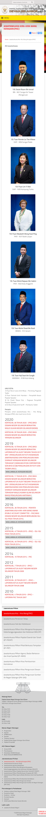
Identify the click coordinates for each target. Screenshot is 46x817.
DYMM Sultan (8, 734)
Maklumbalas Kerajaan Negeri (19, 471)
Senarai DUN (7, 749)
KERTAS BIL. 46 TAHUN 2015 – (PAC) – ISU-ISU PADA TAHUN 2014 (23, 543)
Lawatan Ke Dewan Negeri (11, 808)
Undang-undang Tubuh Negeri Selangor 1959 (17, 791)
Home (6, 39)
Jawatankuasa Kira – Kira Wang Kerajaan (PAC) (17, 761)
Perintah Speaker (9, 797)
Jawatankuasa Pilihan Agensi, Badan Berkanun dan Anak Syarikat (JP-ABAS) (21, 655)
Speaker (6, 736)
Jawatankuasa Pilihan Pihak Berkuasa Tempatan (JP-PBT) (22, 647)
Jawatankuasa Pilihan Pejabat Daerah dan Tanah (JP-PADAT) (22, 639)
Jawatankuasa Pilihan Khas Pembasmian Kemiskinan (19, 663)
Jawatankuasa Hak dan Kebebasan (17, 624)
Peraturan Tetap (9, 793)
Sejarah (6, 733)
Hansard (6, 799)
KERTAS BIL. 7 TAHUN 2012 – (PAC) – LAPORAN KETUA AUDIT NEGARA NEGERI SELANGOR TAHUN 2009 (21, 568)
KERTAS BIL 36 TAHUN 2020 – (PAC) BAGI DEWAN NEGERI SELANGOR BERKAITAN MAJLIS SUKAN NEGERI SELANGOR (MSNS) (21, 425)
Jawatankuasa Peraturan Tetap (16, 618)
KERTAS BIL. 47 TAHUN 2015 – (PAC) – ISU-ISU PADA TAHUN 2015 (23, 532)
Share (34, 33)
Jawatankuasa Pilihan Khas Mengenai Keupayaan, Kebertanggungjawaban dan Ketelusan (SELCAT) (23, 630)
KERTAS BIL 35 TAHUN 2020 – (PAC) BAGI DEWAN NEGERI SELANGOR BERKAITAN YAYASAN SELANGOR (21, 435)
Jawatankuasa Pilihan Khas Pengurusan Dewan (22, 669)
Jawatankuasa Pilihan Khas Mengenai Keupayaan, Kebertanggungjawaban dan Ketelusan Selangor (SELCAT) (21, 768)
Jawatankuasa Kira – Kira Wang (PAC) (18, 613)
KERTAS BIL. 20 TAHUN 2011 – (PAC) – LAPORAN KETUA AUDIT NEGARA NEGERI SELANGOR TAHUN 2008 (21, 583)
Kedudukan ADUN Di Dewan (12, 753)
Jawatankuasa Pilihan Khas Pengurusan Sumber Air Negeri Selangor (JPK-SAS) (22, 676)
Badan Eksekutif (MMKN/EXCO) (13, 755)
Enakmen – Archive (9, 795)
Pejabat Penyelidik (9, 742)
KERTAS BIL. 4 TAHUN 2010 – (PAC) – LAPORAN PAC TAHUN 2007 (19, 596)
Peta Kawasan (8, 751)
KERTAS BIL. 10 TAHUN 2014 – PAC (18, 556)
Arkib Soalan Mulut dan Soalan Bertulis (15, 801)
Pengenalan (7, 731)
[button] (6, 17)
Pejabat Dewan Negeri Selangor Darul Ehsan (17, 740)
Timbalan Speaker (9, 738)
